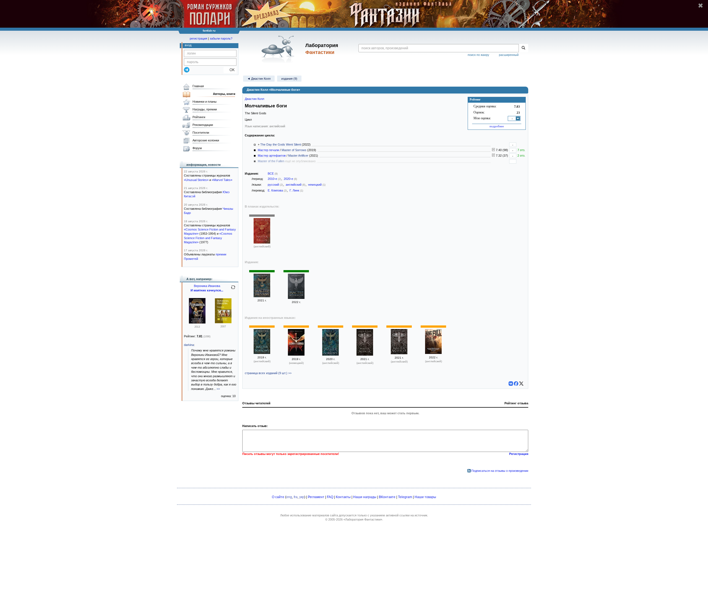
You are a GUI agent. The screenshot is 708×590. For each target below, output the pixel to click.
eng (289, 497)
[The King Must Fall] (433, 352)
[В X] (521, 383)
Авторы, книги (224, 93)
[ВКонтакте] (511, 383)
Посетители (200, 132)
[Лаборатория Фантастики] (278, 49)
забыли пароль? (221, 38)
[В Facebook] (516, 383)
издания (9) (289, 78)
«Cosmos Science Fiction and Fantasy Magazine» (208, 238)
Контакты (343, 497)
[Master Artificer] (365, 354)
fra (296, 497)
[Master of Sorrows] (262, 352)
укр (301, 497)
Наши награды (364, 497)
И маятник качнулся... (207, 290)
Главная (198, 86)
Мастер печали (268, 150)
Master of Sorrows (294, 150)
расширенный (509, 54)
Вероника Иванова (207, 286)
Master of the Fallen (271, 161)
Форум (197, 148)
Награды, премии (204, 109)
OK (230, 70)
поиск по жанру (478, 54)
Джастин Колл (254, 98)
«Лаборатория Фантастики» (362, 519)
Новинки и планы (204, 101)
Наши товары (425, 497)
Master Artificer (298, 155)
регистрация (198, 38)
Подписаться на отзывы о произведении (499, 470)
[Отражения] (223, 322)
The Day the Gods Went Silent (280, 144)
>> (218, 388)
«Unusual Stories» (196, 180)
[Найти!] (523, 48)
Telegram (405, 497)
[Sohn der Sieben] (296, 354)
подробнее (497, 126)
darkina (189, 344)
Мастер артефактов (272, 155)
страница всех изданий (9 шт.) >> (268, 373)
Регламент (316, 497)
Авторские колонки (205, 140)
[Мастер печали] (262, 296)
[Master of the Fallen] (262, 242)
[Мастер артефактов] (296, 297)
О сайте (278, 497)
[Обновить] (233, 289)
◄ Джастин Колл (258, 78)
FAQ (330, 497)
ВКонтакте (387, 497)
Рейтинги (198, 117)
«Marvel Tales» (222, 180)
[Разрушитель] (197, 322)
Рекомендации (202, 124)
